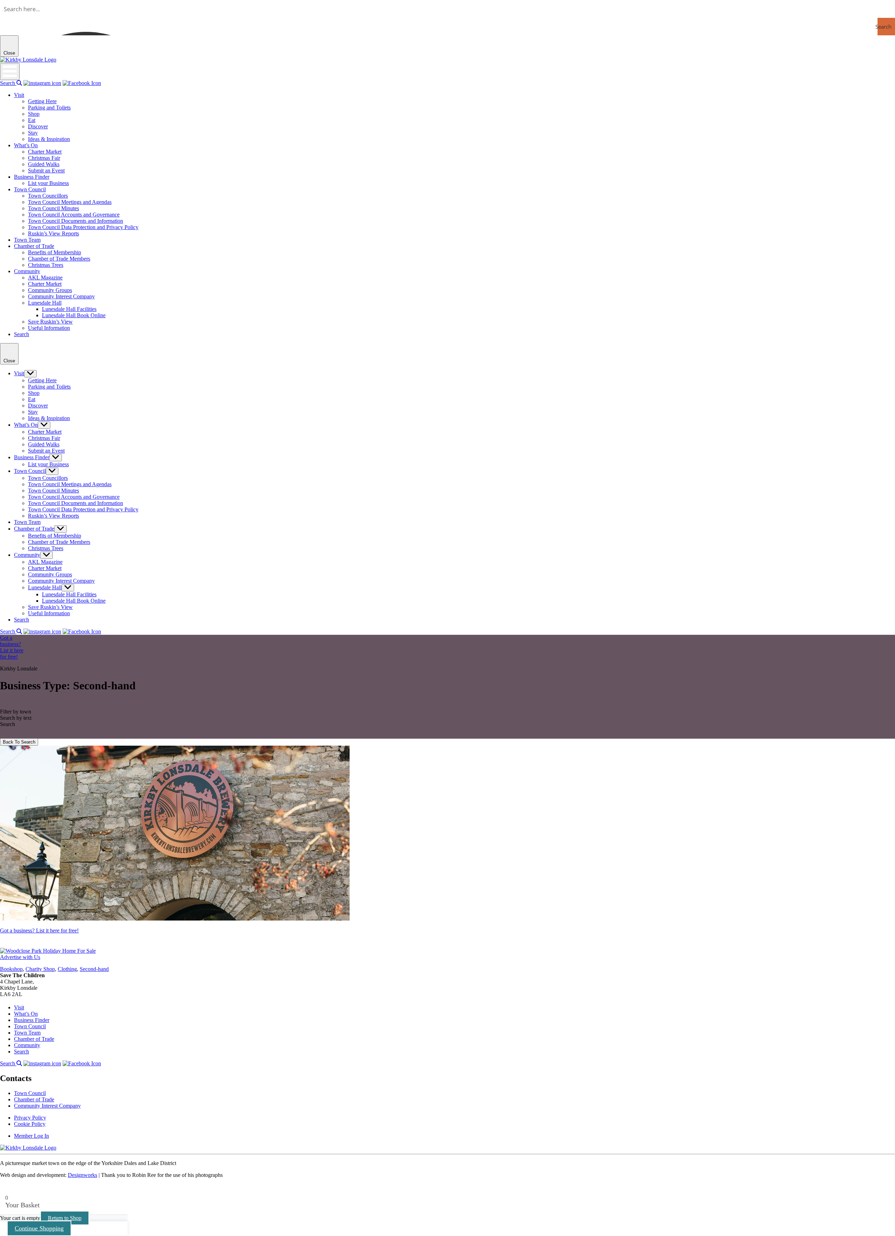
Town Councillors (48, 196)
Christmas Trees (45, 265)
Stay (33, 133)
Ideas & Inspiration (49, 139)
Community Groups (50, 290)
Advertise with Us (20, 957)
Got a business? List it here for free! (39, 930)
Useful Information (49, 328)
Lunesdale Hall (45, 303)
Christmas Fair (44, 158)
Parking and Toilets (49, 108)
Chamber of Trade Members (59, 259)
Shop (34, 114)
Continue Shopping (39, 1228)
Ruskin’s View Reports (53, 233)
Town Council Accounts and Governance (74, 215)
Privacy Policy (30, 1118)
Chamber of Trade (34, 246)
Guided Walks (43, 164)
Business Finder (31, 177)
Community (27, 271)
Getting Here (42, 101)
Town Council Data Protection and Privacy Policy (83, 227)
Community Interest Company (61, 296)
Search (8, 83)
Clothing (67, 969)
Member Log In (31, 1136)
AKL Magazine (45, 277)
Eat (31, 120)
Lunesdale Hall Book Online (74, 315)
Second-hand (94, 969)
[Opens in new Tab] (42, 83)
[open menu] (10, 71)
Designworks (82, 1175)
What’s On (26, 145)
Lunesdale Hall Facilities (69, 309)
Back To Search (19, 742)
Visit (19, 95)
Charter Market (45, 152)
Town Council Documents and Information (75, 221)
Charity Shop (40, 969)
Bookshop (11, 969)
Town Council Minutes (53, 208)
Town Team (27, 240)
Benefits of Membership (54, 252)
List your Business (48, 183)
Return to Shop (64, 1218)
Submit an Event (46, 170)
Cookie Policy (29, 1124)
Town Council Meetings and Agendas (70, 202)
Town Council (30, 189)
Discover (38, 126)
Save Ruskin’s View (50, 322)
